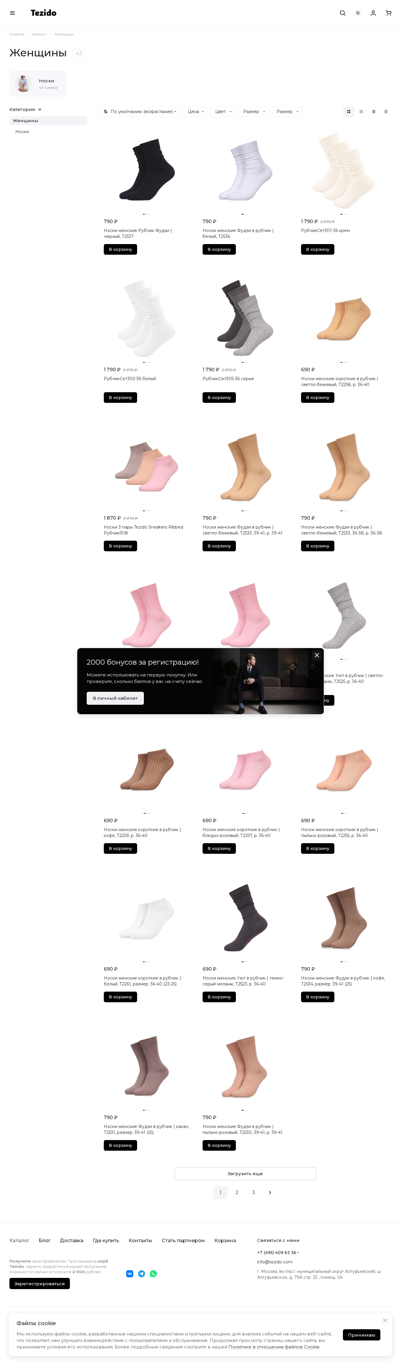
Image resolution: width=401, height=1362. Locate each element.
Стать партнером (183, 1240)
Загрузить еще (245, 1173)
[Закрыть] (385, 1320)
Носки (22, 131)
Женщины (25, 120)
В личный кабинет (115, 698)
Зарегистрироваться (39, 1283)
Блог (44, 1240)
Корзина (225, 1240)
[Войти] (373, 13)
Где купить (106, 1240)
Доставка (71, 1240)
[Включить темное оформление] (358, 13)
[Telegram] (141, 1273)
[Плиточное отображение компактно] (361, 111)
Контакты (140, 1240)
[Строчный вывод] (373, 111)
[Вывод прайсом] (386, 111)
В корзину (120, 249)
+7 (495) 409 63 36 (276, 1252)
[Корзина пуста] (389, 13)
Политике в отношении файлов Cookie (274, 1347)
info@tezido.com (274, 1262)
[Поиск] (343, 13)
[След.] (270, 1192)
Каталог (19, 1240)
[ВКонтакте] (129, 1273)
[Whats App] (153, 1273)
